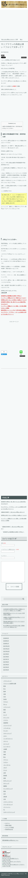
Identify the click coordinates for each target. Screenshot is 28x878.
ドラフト (5, 720)
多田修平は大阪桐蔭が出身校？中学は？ (13, 532)
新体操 (5, 775)
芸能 (4, 751)
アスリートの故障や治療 (9, 683)
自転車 (5, 796)
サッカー (5, 730)
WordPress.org (9, 829)
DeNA (5, 699)
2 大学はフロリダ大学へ (7, 128)
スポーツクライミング (9, 812)
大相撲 (5, 749)
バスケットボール (8, 801)
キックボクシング (8, 788)
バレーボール (6, 765)
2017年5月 (6, 664)
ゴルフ (5, 767)
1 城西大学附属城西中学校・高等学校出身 (12, 126)
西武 (4, 709)
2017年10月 (6, 651)
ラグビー (5, 762)
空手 (4, 794)
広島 (4, 694)
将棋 (4, 754)
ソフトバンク (6, 707)
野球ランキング (5, 853)
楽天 (4, 712)
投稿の (8, 825)
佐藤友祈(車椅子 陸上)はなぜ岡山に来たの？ (13, 512)
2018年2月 (6, 640)
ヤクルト (5, 701)
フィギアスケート (8, 738)
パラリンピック (7, 681)
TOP (10, 39)
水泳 (4, 799)
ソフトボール (6, 728)
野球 (4, 686)
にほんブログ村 (6, 860)
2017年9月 (6, 654)
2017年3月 (6, 669)
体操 (4, 778)
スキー (5, 736)
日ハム (5, 704)
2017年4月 (6, 667)
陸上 (3, 55)
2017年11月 (6, 648)
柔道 (4, 791)
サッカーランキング (6, 857)
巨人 (4, 688)
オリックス (6, 717)
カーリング (6, 744)
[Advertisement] (14, 25)
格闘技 (5, 786)
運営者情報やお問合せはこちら (10, 840)
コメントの (9, 827)
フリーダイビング (8, 804)
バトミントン (6, 807)
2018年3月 (6, 638)
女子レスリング (7, 780)
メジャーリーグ (7, 725)
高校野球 (5, 722)
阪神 (4, 691)
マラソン (5, 759)
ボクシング (6, 783)
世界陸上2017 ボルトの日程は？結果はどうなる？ (14, 515)
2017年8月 (6, 656)
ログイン (7, 823)
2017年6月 (6, 662)
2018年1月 (6, 643)
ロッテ (5, 715)
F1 (4, 809)
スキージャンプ (7, 733)
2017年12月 (6, 646)
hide (14, 123)
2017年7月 (6, 659)
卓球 (4, 773)
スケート (5, 741)
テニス (5, 770)
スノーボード (6, 746)
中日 (4, 696)
